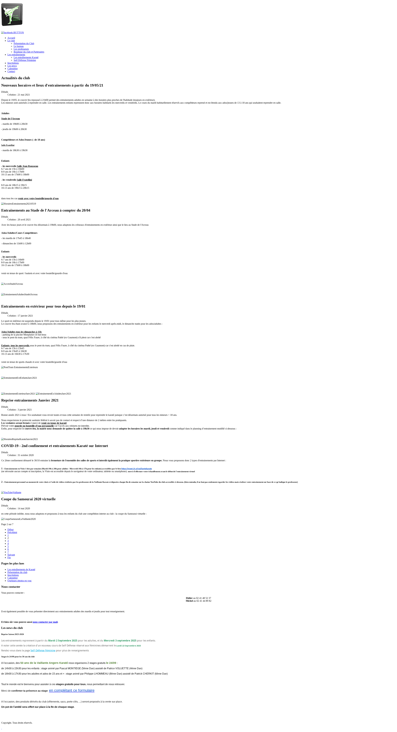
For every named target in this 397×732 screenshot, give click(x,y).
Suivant (11, 554)
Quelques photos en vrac (19, 580)
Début (10, 529)
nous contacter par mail (45, 622)
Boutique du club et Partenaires (29, 51)
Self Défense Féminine (25, 60)
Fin (9, 557)
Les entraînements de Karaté (21, 569)
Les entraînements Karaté (26, 57)
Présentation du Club (24, 43)
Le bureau (19, 46)
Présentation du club (17, 572)
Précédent (12, 532)
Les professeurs (21, 49)
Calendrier (12, 578)
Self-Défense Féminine (43, 650)
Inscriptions (13, 575)
